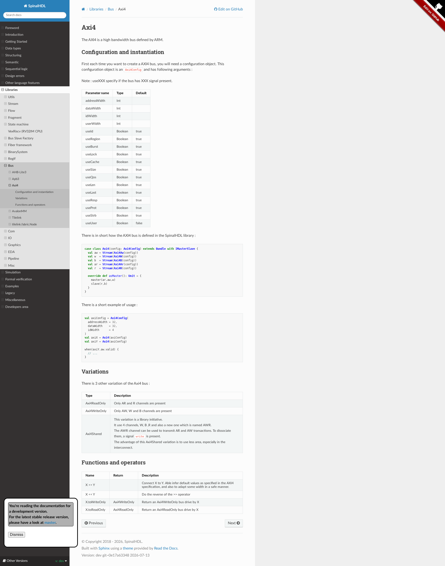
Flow (11, 110)
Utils (11, 97)
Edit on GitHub (230, 9)
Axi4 (15, 185)
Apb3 (15, 179)
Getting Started (16, 41)
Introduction (14, 34)
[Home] (83, 9)
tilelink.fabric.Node (24, 224)
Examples (12, 286)
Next (232, 523)
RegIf (12, 158)
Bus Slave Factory (20, 138)
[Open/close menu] (2, 28)
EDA (11, 252)
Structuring (13, 55)
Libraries (11, 90)
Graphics (14, 245)
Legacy (10, 293)
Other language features (22, 83)
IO (10, 238)
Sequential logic (16, 69)
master (50, 522)
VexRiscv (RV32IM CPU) (25, 131)
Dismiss (16, 535)
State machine (18, 124)
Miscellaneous (15, 300)
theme (128, 548)
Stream (13, 104)
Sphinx (104, 548)
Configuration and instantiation (34, 192)
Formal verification (18, 279)
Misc (11, 265)
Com (11, 231)
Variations (21, 198)
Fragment (15, 117)
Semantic (12, 62)
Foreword (12, 28)
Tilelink (17, 217)
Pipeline (13, 258)
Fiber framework (20, 145)
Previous (95, 523)
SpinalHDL (36, 6)
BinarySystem (18, 152)
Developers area (16, 307)
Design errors (14, 76)
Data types (13, 48)
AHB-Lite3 (19, 172)
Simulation (13, 272)
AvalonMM (19, 211)
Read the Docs (166, 548)
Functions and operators (30, 205)
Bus (10, 165)
